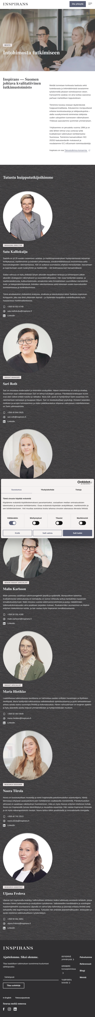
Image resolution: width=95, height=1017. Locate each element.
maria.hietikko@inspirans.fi (19, 718)
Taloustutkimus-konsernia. (76, 150)
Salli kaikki (77, 533)
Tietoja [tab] (78, 490)
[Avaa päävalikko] (90, 4)
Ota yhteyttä (77, 4)
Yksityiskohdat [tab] (47, 490)
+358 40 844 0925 (15, 413)
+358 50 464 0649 (15, 714)
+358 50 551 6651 (15, 919)
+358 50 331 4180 (15, 614)
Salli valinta (47, 533)
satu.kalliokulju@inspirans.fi (19, 311)
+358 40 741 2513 (15, 816)
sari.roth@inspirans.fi (16, 417)
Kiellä (17, 533)
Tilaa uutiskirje (13, 985)
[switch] (35, 523)
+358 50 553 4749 (15, 307)
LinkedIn (11, 316)
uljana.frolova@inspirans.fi (19, 923)
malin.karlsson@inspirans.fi (19, 619)
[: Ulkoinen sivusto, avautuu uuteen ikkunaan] (81, 482)
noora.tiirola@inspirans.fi (18, 821)
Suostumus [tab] (16, 490)
